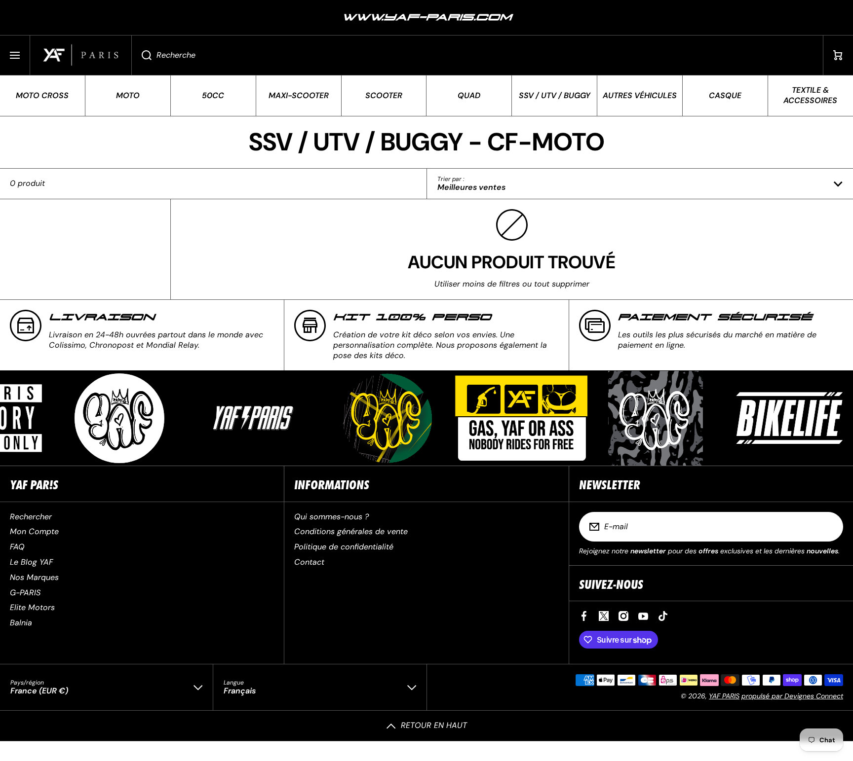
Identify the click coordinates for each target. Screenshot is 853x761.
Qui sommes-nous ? (331, 516)
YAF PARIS (724, 695)
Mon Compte (34, 531)
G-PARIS (25, 592)
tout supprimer (561, 284)
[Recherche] (141, 55)
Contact (309, 562)
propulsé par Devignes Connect (792, 695)
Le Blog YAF (31, 562)
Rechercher (31, 516)
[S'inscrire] (829, 527)
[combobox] (477, 55)
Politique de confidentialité (343, 547)
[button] (838, 55)
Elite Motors (32, 607)
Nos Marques (34, 577)
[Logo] (80, 55)
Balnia (21, 622)
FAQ (17, 547)
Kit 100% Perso (412, 317)
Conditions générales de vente (351, 531)
